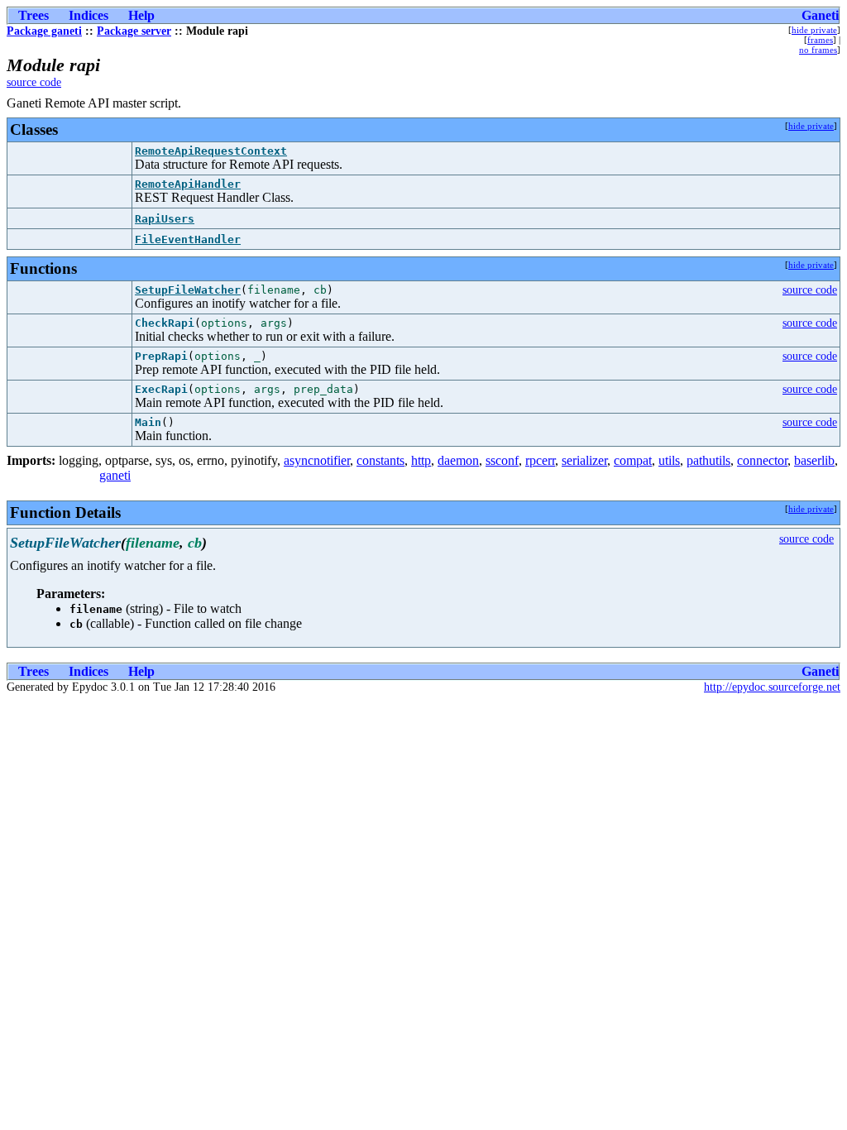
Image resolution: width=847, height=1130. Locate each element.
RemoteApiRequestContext (211, 151)
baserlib (814, 460)
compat (633, 460)
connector (762, 460)
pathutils (708, 460)
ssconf (502, 460)
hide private (814, 30)
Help (141, 15)
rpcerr (540, 460)
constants (380, 460)
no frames (818, 50)
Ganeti (820, 15)
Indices (88, 15)
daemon (458, 460)
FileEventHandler (188, 239)
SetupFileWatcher (188, 290)
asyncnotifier (317, 460)
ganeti (115, 475)
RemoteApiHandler (188, 184)
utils (669, 460)
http (421, 460)
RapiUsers (164, 219)
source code (34, 82)
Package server (134, 31)
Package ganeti (44, 31)
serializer (584, 460)
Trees (33, 15)
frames (820, 40)
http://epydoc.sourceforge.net (772, 687)
